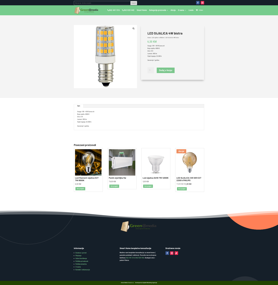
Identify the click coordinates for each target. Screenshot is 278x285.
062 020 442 (129, 10)
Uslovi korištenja (81, 258)
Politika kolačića (81, 264)
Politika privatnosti (81, 261)
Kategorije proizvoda (157, 10)
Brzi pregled (80, 188)
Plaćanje (78, 256)
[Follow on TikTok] (176, 253)
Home (149, 37)
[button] (134, 28)
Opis (78, 106)
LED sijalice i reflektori (158, 37)
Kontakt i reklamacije (82, 270)
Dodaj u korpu (165, 70)
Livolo (191, 10)
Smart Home (142, 10)
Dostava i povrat (80, 253)
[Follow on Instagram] (202, 2)
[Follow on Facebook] (198, 2)
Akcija (173, 10)
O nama (181, 10)
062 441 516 (114, 10)
